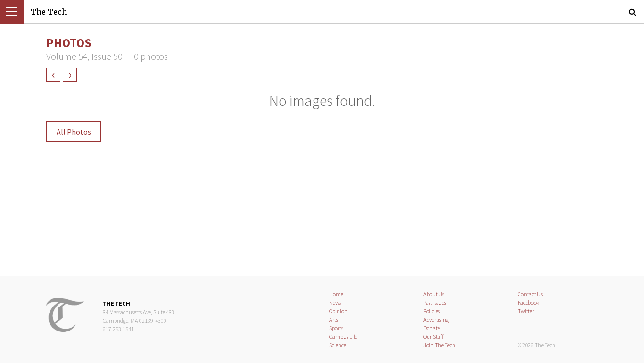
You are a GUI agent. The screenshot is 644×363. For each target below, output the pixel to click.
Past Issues (434, 302)
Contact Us (530, 294)
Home (336, 294)
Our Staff (433, 336)
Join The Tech (439, 344)
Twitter (526, 311)
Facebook (528, 302)
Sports (336, 327)
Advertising (436, 319)
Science (337, 344)
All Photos (74, 132)
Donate (431, 327)
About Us (433, 294)
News (335, 302)
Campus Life (343, 336)
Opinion (338, 311)
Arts (333, 319)
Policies (431, 311)
